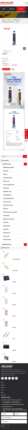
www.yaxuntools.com (8, 406)
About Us (3, 385)
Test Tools (5, 222)
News (2, 392)
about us (12, 8)
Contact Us (6, 65)
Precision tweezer (8, 205)
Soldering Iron (7, 225)
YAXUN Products (16, 19)
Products (21, 8)
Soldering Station (7, 177)
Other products (7, 239)
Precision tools (7, 201)
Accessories (6, 236)
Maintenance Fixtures (9, 219)
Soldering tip (6, 232)
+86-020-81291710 (7, 402)
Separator (5, 170)
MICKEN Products (6, 244)
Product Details (6, 69)
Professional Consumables (8, 21)
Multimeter (6, 188)
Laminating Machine (8, 198)
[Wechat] (26, 137)
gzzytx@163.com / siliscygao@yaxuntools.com (13, 404)
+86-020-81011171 (16, 402)
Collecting (14, 65)
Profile (12, 69)
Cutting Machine (7, 195)
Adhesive (5, 208)
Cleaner (5, 174)
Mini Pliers (6, 229)
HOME (3, 19)
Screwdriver (6, 215)
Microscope (6, 181)
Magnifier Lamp (7, 191)
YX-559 (17, 21)
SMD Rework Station (8, 167)
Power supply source (8, 184)
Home (3, 8)
